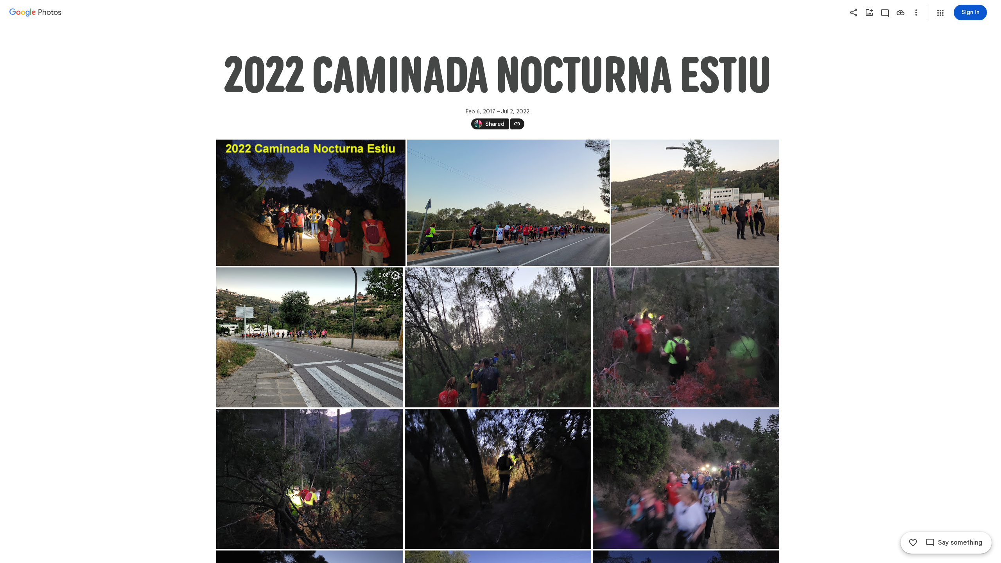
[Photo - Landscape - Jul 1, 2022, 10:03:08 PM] (498, 479)
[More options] (916, 12)
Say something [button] (960, 543)
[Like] (913, 542)
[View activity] (885, 12)
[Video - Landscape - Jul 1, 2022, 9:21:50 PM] (309, 337)
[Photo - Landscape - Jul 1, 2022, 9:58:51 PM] (686, 337)
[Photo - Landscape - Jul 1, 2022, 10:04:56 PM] (686, 479)
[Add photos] (869, 12)
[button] (940, 13)
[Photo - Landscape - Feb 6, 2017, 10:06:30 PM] (310, 203)
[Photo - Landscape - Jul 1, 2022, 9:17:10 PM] (508, 203)
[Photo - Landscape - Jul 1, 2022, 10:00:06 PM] (309, 479)
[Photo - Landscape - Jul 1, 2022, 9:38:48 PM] (498, 337)
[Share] (853, 12)
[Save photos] (900, 12)
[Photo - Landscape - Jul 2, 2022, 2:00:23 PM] (695, 203)
